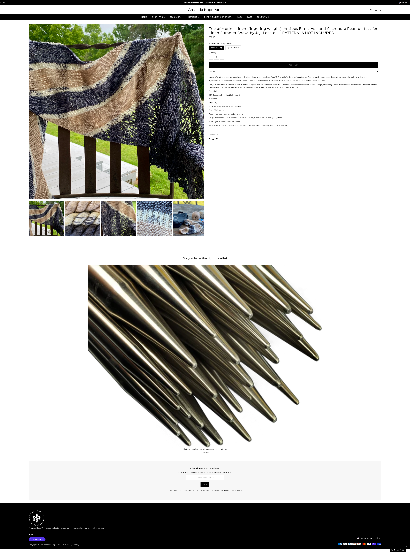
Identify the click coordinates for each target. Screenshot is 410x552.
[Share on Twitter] (213, 139)
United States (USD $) (369, 538)
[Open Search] (371, 10)
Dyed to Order (233, 48)
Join (205, 485)
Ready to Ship (216, 48)
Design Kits (176, 17)
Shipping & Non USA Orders (218, 17)
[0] (380, 10)
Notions (193, 17)
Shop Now (205, 453)
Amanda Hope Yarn (205, 10)
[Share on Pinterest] (217, 139)
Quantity (212, 53)
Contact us (213, 135)
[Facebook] (1, 2)
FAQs (249, 17)
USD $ (404, 2)
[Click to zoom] (200, 27)
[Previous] (32, 27)
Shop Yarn (157, 17)
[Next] (37, 27)
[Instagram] (3, 2)
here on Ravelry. (360, 77)
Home (144, 17)
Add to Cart (293, 65)
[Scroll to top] (406, 546)
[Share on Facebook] (210, 139)
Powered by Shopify (70, 545)
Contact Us (263, 17)
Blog (240, 17)
